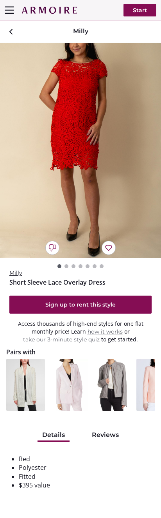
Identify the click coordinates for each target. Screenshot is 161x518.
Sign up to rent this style (80, 304)
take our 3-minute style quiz (61, 339)
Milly (15, 272)
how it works (105, 331)
